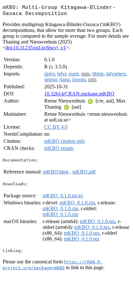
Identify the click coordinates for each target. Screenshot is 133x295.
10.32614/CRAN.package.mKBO (79, 93)
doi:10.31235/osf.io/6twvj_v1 (35, 47)
